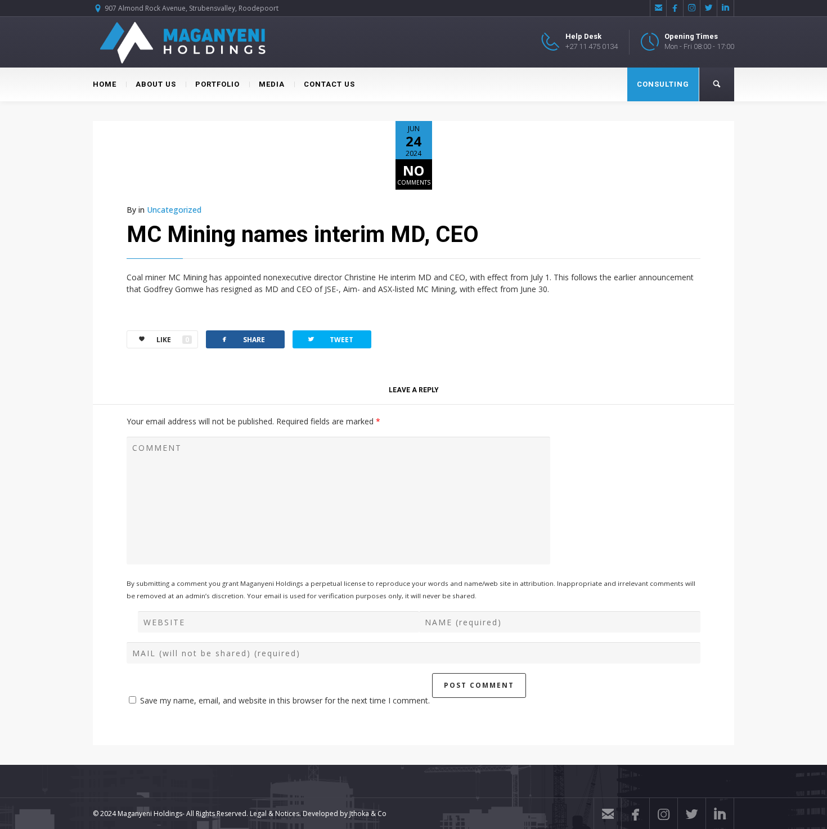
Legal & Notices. (275, 813)
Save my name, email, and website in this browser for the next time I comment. (285, 700)
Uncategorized (174, 209)
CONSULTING (663, 84)
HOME (104, 84)
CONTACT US (329, 84)
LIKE (172, 339)
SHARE (242, 339)
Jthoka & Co (367, 813)
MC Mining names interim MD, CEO (303, 234)
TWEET (330, 339)
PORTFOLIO (217, 84)
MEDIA (272, 84)
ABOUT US (156, 84)
